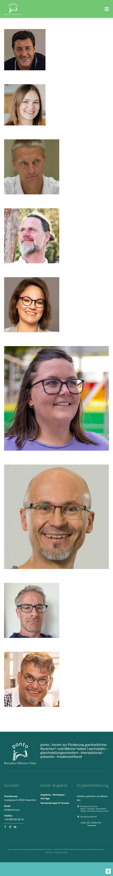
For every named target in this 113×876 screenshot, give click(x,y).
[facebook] (5, 827)
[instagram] (10, 827)
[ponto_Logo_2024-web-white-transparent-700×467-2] (13, 4)
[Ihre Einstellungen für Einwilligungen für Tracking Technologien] (108, 871)
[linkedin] (15, 827)
